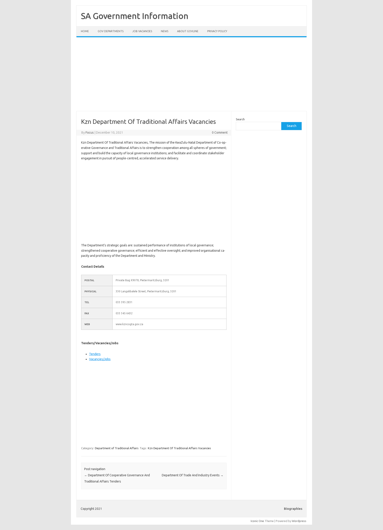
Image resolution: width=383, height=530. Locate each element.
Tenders (95, 354)
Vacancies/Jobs (100, 359)
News (164, 31)
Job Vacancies (142, 31)
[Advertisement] (191, 77)
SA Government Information (134, 15)
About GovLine (187, 31)
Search (240, 119)
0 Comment (220, 132)
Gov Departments (110, 31)
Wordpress (299, 520)
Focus (90, 132)
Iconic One (257, 520)
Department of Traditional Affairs (117, 448)
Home (85, 31)
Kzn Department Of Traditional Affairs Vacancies (179, 448)
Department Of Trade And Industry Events (192, 475)
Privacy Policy (217, 31)
